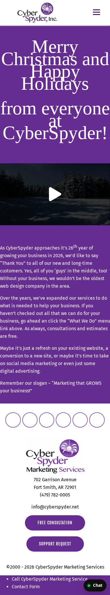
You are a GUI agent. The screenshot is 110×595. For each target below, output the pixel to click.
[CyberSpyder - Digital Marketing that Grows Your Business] (37, 12)
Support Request (55, 543)
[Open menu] (96, 12)
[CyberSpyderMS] (13, 420)
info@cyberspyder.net (55, 507)
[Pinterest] (97, 420)
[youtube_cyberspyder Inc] (80, 420)
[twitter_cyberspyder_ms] (47, 420)
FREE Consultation (55, 522)
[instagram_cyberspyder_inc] (30, 420)
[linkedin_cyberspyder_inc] (63, 420)
